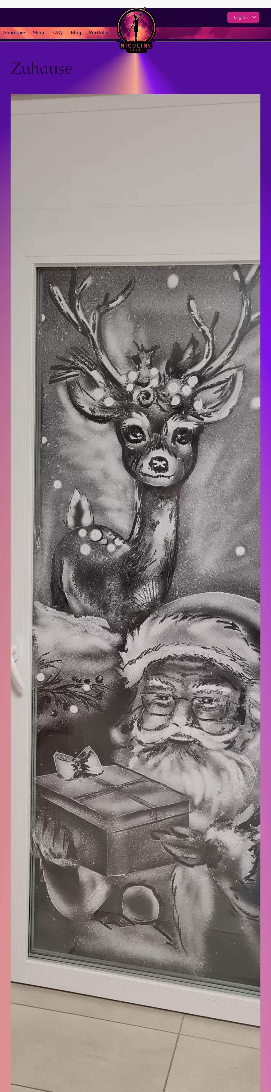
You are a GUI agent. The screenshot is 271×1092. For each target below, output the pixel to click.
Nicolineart (66, 16)
